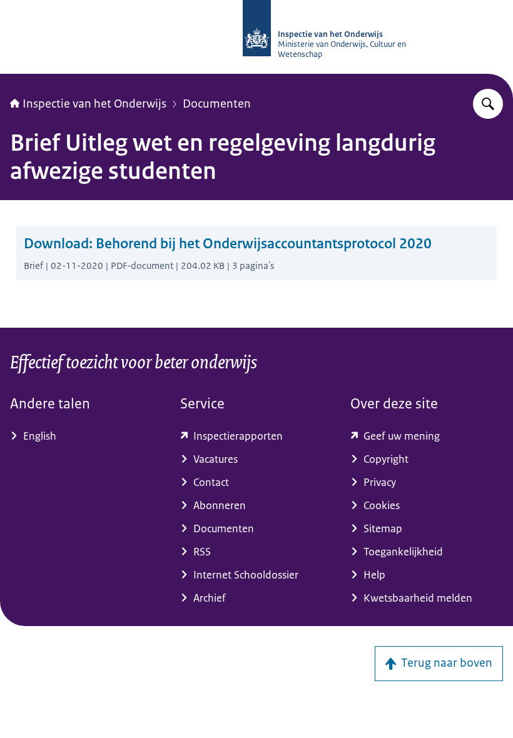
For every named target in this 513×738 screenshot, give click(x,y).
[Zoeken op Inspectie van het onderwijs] (488, 104)
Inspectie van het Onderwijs (94, 103)
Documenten (217, 103)
